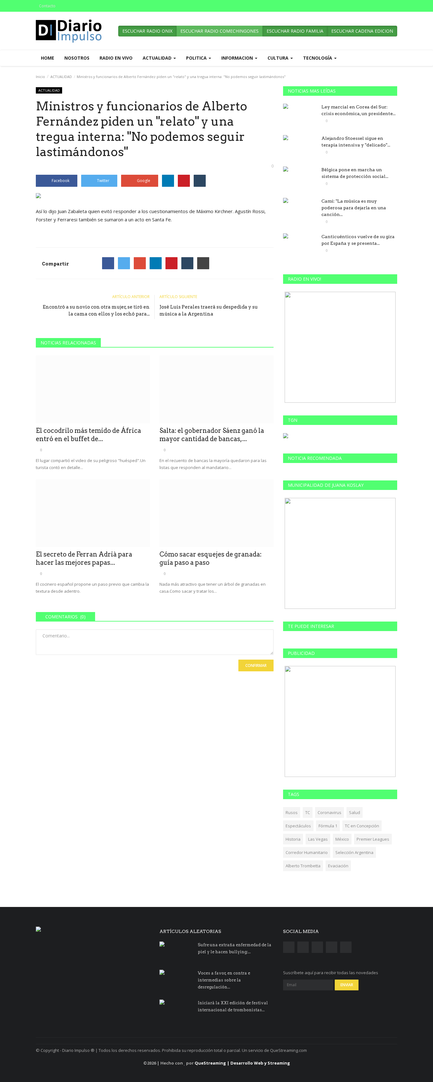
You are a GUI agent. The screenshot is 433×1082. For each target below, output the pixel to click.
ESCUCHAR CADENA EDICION (362, 31)
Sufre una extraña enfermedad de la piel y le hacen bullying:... (234, 948)
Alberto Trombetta (303, 866)
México (342, 839)
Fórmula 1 (328, 826)
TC (307, 812)
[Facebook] (108, 263)
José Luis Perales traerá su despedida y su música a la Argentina (208, 310)
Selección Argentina (354, 852)
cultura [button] (279, 58)
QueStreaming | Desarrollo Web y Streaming (242, 1063)
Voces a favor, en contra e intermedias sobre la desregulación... (224, 980)
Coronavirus (329, 812)
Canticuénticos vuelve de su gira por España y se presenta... (358, 240)
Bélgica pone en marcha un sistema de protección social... (354, 173)
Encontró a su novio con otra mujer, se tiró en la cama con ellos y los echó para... (96, 310)
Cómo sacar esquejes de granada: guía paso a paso (210, 558)
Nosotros (76, 58)
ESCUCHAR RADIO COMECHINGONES (219, 31)
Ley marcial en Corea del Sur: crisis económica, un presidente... (358, 110)
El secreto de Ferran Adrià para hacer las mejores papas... (84, 558)
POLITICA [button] (197, 58)
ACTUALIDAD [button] (158, 58)
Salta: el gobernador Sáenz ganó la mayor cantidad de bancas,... (211, 435)
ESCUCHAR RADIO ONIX (147, 31)
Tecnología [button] (318, 58)
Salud (354, 812)
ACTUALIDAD (61, 76)
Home (47, 58)
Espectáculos (298, 826)
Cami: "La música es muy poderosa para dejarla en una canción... (353, 208)
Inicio (40, 76)
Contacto (47, 6)
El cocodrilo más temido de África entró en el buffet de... (88, 435)
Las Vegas (318, 839)
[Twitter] (124, 263)
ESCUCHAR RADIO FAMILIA (295, 31)
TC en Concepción (362, 826)
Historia (293, 839)
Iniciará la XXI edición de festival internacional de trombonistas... (233, 1006)
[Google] (140, 263)
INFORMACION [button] (237, 58)
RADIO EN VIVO (116, 58)
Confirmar (256, 665)
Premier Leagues (373, 839)
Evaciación (338, 866)
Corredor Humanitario (307, 852)
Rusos (292, 812)
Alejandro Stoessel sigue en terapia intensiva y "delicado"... (355, 141)
